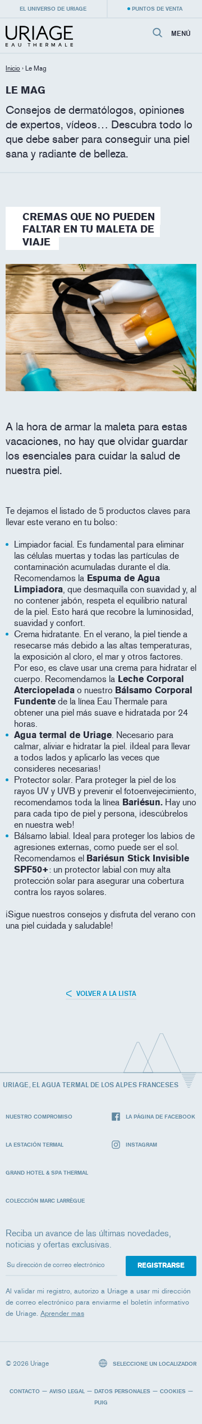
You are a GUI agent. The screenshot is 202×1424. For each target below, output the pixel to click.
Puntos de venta (157, 8)
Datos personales (122, 1391)
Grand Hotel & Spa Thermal (47, 1172)
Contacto (25, 1391)
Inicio (13, 68)
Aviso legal (67, 1391)
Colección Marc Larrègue (45, 1200)
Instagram (141, 1144)
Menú (181, 34)
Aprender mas (62, 1313)
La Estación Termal (34, 1144)
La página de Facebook (160, 1116)
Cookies (173, 1391)
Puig (101, 1402)
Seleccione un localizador (153, 1363)
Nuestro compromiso (39, 1116)
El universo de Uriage (53, 8)
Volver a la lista (105, 993)
